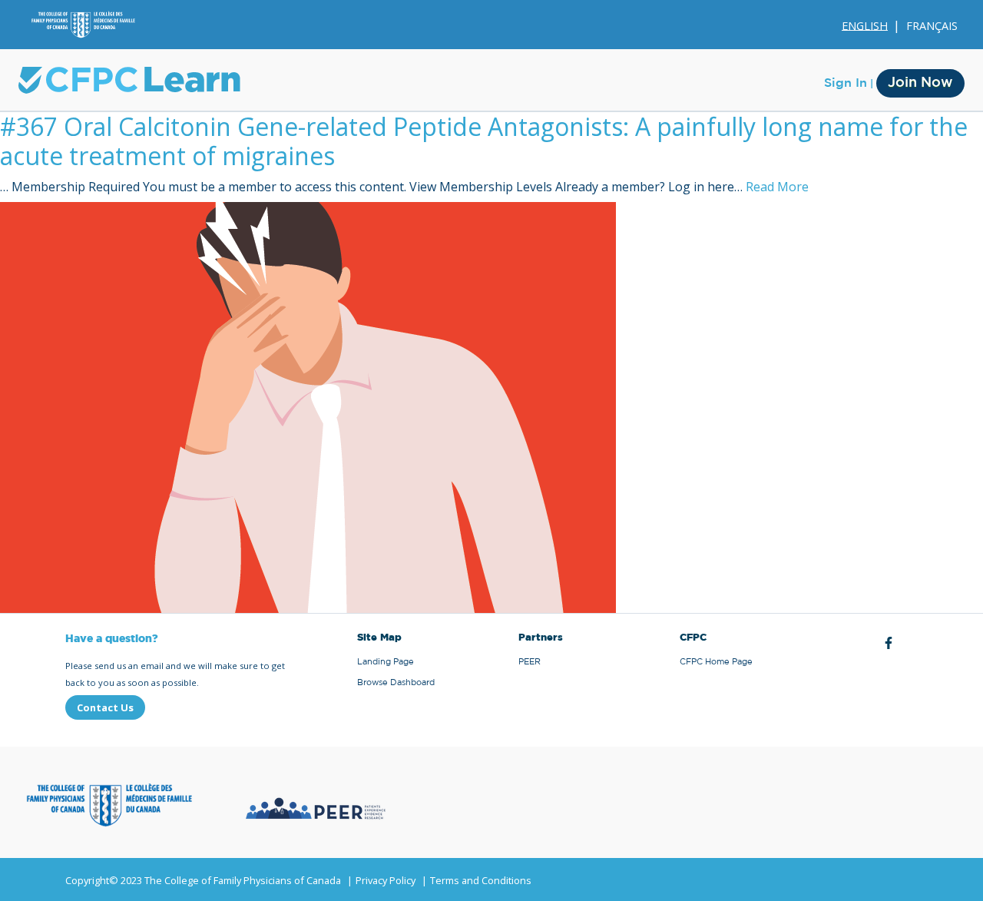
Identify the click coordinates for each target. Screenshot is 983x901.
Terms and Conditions (480, 880)
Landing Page (385, 662)
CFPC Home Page (716, 662)
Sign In (845, 83)
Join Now (920, 83)
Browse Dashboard (396, 682)
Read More (777, 186)
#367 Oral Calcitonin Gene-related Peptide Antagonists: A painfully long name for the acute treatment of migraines (484, 141)
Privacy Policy (385, 880)
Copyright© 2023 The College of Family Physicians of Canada (203, 880)
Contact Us (105, 707)
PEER (529, 662)
